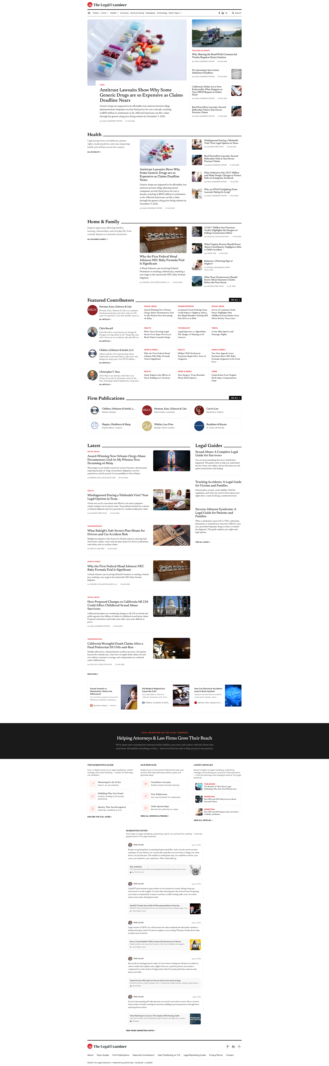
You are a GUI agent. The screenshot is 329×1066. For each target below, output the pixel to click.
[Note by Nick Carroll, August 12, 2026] (164, 973)
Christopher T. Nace (109, 372)
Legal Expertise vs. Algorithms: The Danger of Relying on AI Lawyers (192, 334)
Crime (214, 371)
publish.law (128, 1062)
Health (147, 328)
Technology (184, 328)
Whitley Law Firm (97, 548)
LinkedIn (149, 1062)
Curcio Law (211, 253)
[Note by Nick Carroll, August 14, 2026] (164, 898)
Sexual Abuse (150, 306)
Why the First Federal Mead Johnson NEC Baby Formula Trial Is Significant (157, 356)
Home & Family (151, 349)
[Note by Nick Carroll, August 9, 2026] (164, 1010)
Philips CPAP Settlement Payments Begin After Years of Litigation (192, 356)
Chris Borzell (106, 328)
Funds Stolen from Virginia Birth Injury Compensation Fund (224, 378)
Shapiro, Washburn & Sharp (218, 267)
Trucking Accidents (201, 50)
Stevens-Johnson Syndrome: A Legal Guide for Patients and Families (215, 513)
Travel (215, 328)
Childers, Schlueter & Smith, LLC (156, 282)
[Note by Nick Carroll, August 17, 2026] (164, 859)
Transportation (186, 306)
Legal (102, 85)
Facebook (139, 1062)
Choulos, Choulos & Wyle (217, 236)
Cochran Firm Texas (215, 146)
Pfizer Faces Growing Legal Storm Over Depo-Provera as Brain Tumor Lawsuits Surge (157, 334)
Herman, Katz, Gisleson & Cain (115, 307)
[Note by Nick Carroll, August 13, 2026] (164, 935)
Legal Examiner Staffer (112, 121)
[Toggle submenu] (108, 13)
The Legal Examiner (102, 1062)
